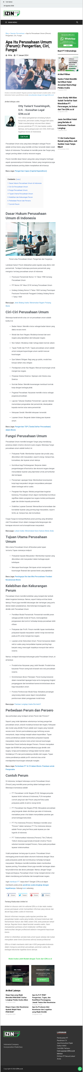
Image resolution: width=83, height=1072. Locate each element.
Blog (7, 33)
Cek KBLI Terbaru (63, 1048)
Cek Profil (24, 137)
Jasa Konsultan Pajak (65, 1043)
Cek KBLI (17, 979)
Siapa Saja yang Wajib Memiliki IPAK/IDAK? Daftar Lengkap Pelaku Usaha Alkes (17, 997)
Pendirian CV (62, 1040)
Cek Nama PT (42, 979)
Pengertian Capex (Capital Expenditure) (31, 171)
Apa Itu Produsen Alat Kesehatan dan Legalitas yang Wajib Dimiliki (42, 1009)
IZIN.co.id (19, 1069)
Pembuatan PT (62, 1038)
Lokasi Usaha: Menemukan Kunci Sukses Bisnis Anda (34, 531)
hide (18, 179)
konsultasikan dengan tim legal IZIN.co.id (41, 95)
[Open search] (77, 22)
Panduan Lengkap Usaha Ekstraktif (27, 704)
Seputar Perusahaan (17, 33)
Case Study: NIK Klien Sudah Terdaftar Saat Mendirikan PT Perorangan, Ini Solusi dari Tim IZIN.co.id (67, 103)
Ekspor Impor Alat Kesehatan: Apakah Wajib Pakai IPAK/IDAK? (17, 1009)
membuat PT (15, 882)
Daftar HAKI (61, 1046)
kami (24, 888)
